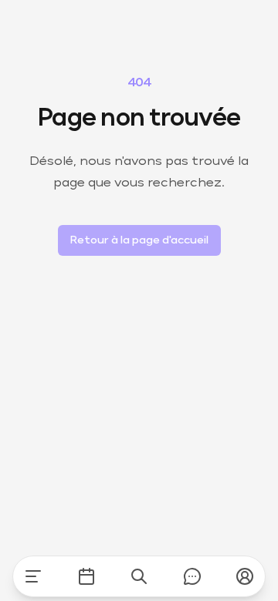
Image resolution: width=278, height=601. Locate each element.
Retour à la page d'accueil (139, 240)
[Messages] (192, 576)
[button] (244, 576)
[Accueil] (33, 576)
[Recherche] (139, 576)
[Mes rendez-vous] (86, 576)
